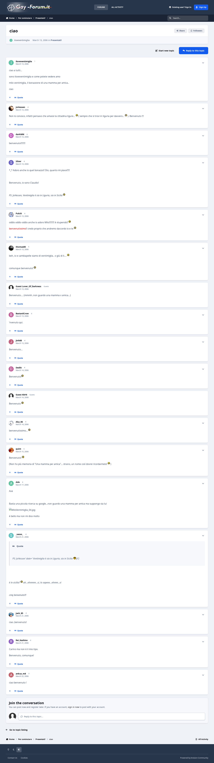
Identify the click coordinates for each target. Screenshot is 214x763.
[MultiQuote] (10, 97)
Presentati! (56, 40)
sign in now (73, 707)
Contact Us (12, 758)
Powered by (194, 758)
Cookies (24, 758)
